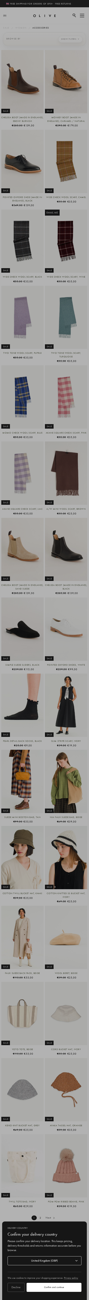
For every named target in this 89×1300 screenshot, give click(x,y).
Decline (16, 1287)
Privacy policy (71, 1278)
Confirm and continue (54, 1287)
